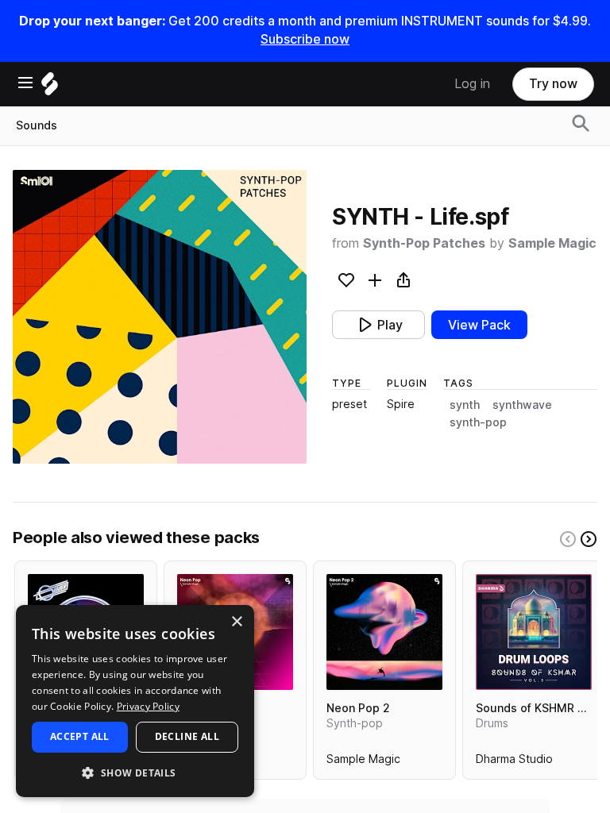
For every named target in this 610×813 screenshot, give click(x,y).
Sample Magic (552, 243)
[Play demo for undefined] (160, 317)
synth (465, 405)
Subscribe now (305, 39)
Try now (553, 83)
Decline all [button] (187, 736)
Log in (472, 83)
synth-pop (478, 422)
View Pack (479, 325)
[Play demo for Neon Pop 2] (384, 632)
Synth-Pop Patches (424, 243)
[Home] (49, 88)
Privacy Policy (148, 706)
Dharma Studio (514, 762)
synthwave (522, 405)
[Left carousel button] (568, 539)
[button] (135, 772)
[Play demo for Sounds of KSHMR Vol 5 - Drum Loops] (534, 632)
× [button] (236, 622)
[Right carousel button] (588, 539)
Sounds (36, 125)
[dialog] (135, 701)
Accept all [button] (80, 736)
